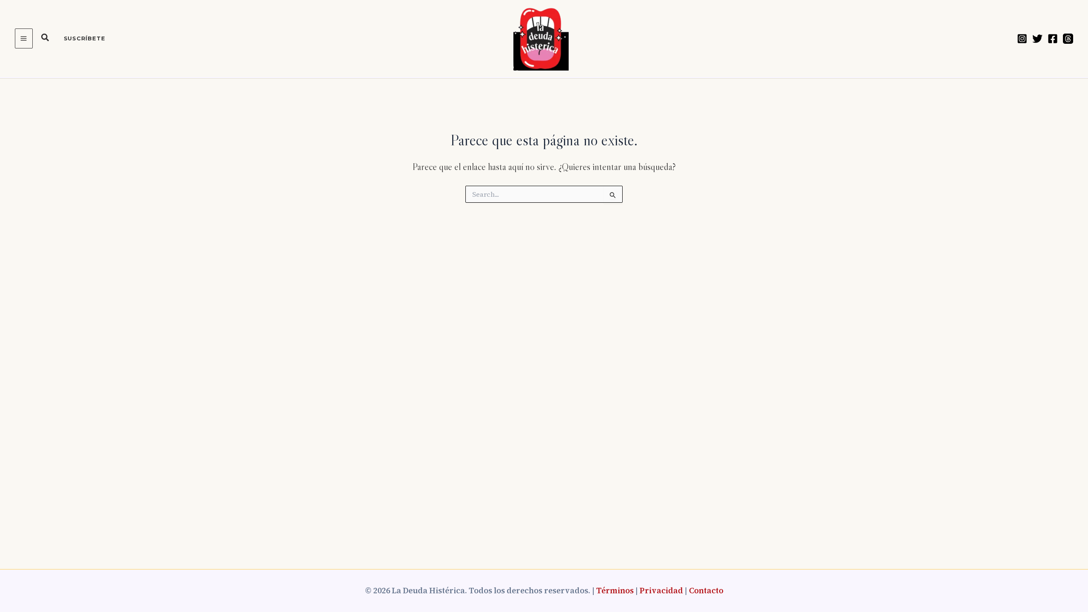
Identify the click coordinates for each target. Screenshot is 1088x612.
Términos (615, 590)
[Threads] (1068, 39)
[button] (45, 39)
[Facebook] (1053, 39)
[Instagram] (1022, 39)
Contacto (706, 590)
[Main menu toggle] (24, 38)
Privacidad (661, 590)
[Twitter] (1037, 39)
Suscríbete (84, 38)
